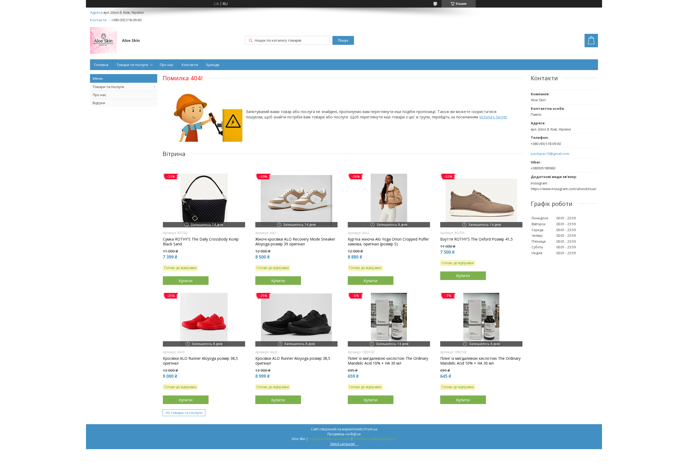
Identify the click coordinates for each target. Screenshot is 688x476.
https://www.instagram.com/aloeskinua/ (563, 188)
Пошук (343, 40)
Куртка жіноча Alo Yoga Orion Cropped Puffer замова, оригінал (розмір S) (388, 241)
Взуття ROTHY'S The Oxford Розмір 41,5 (476, 239)
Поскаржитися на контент (329, 439)
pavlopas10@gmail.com (550, 153)
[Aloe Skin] (103, 41)
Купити (185, 280)
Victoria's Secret (493, 116)
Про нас (166, 64)
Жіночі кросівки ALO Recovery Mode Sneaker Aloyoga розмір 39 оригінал (295, 241)
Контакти (190, 64)
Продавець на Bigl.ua (344, 434)
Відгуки (99, 102)
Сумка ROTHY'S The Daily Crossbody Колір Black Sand (201, 241)
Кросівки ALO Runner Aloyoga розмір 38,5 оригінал (200, 361)
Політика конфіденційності (375, 439)
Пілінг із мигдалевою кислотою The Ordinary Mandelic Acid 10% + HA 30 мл (388, 361)
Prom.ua (370, 429)
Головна (101, 64)
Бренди (212, 64)
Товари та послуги (108, 86)
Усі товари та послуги (184, 412)
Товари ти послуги (132, 64)
